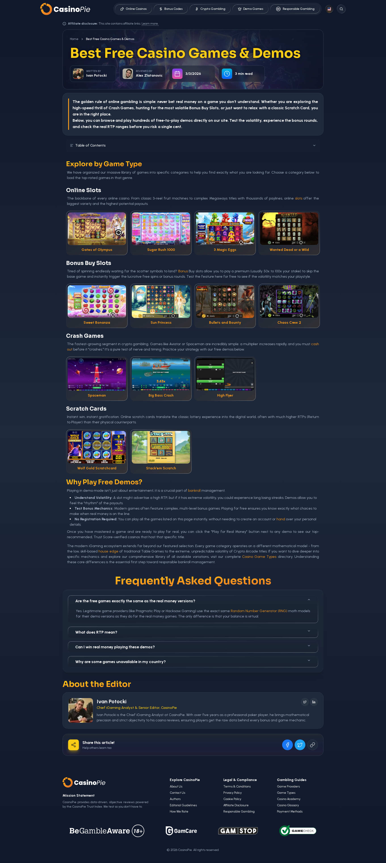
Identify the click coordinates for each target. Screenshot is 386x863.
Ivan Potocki (111, 701)
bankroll (194, 490)
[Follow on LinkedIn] (314, 702)
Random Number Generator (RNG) (259, 611)
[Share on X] (300, 744)
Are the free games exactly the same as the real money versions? (135, 600)
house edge (108, 551)
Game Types (286, 793)
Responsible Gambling (299, 9)
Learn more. (150, 23)
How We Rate (179, 811)
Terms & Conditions (237, 786)
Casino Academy (288, 799)
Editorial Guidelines (183, 805)
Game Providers (288, 786)
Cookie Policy (232, 799)
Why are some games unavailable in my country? (120, 661)
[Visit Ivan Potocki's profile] (80, 710)
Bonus (195, 107)
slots (298, 198)
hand (281, 519)
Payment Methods (289, 811)
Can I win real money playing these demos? (115, 647)
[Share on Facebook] (287, 744)
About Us (176, 786)
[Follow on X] (305, 702)
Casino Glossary (288, 805)
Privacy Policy (232, 793)
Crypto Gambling (212, 9)
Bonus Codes (173, 9)
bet (171, 101)
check (86, 126)
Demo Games (253, 9)
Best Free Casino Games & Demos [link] (110, 39)
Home (74, 39)
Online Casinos (136, 9)
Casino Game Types (259, 556)
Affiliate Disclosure (236, 805)
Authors (175, 799)
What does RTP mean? (96, 632)
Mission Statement (79, 795)
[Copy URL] (312, 744)
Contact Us (177, 793)
